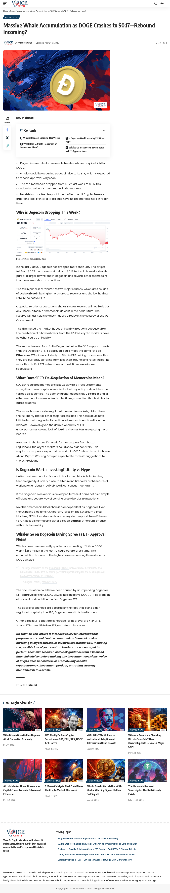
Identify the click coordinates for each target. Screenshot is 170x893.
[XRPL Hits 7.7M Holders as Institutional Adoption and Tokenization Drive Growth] (106, 719)
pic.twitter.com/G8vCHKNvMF (37, 576)
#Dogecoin (54, 568)
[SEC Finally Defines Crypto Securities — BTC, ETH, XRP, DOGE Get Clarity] (64, 719)
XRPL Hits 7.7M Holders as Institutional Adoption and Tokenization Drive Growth (101, 739)
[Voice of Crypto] (19, 3)
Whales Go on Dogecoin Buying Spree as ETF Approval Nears (85, 149)
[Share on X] (7, 138)
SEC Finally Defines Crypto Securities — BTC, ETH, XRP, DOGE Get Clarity (64, 739)
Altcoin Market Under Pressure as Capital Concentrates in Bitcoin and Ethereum (22, 790)
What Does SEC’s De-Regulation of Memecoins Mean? (38, 145)
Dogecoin (92, 394)
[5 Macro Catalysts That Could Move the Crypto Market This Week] (64, 770)
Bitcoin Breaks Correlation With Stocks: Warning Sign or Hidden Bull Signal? (104, 790)
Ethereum (23, 355)
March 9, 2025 (49, 582)
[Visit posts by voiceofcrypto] (8, 43)
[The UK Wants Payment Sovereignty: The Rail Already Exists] (147, 770)
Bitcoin (33, 293)
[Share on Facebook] (7, 130)
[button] (6, 3)
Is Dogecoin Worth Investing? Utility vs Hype (85, 140)
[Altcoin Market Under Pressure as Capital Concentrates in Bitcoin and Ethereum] (22, 770)
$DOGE (65, 568)
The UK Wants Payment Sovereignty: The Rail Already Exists (144, 790)
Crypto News (15, 11)
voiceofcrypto (25, 42)
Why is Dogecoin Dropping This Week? (41, 137)
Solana (76, 521)
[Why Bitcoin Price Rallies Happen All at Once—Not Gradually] (22, 719)
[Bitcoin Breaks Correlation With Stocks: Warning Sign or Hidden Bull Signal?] (106, 770)
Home (5, 11)
